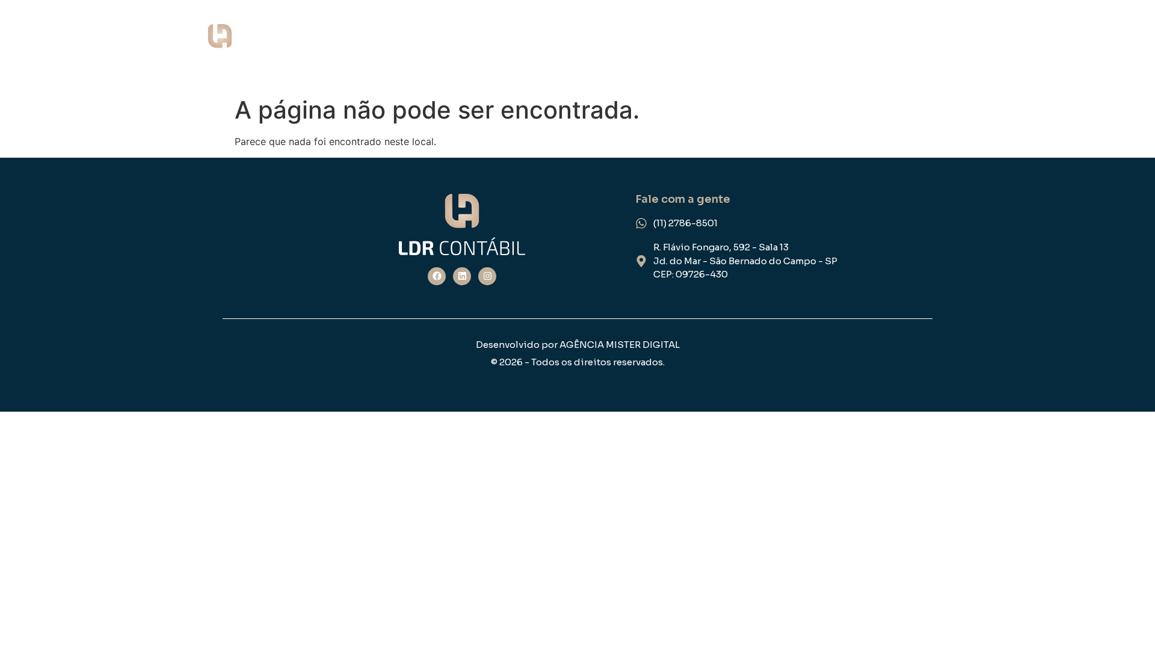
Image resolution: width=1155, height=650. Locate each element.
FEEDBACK (957, 45)
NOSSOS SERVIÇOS (732, 45)
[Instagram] (487, 276)
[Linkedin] (462, 276)
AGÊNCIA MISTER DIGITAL (619, 344)
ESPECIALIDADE (857, 45)
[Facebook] (437, 276)
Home (529, 45)
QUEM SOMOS (612, 45)
